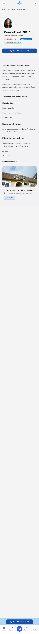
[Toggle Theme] (35, 3)
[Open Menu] (4, 3)
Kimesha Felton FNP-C (19, 9)
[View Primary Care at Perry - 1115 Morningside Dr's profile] (19, 176)
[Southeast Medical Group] (20, 3)
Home (4, 9)
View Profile (9, 198)
